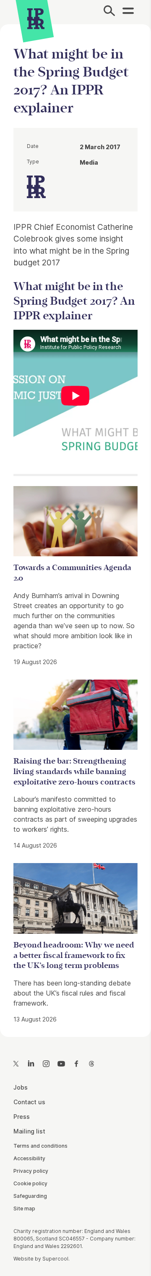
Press (21, 1116)
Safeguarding (30, 1196)
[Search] (109, 12)
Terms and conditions (40, 1146)
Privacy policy (30, 1171)
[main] (75, 524)
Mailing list (29, 1131)
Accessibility (29, 1158)
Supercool (55, 1259)
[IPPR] (35, 19)
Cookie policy (30, 1183)
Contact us (29, 1101)
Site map (24, 1208)
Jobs (20, 1087)
